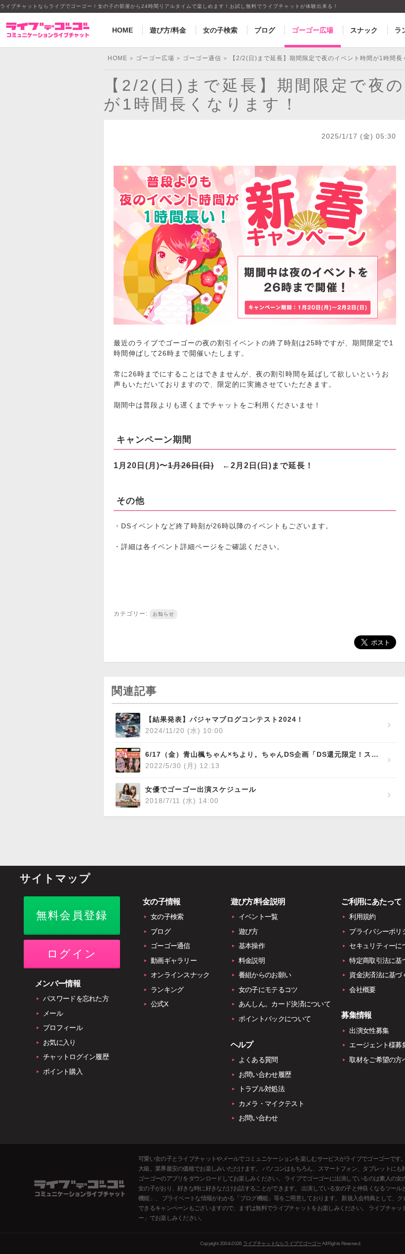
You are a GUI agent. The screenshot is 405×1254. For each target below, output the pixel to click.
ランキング (167, 990)
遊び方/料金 (168, 30)
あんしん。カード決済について (284, 1004)
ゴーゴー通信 (170, 946)
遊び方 (248, 931)
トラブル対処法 (261, 1089)
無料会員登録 (72, 915)
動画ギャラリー (174, 960)
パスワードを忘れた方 (76, 998)
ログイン (72, 954)
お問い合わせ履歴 (265, 1074)
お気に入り (59, 1042)
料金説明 (252, 960)
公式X (159, 1004)
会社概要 (362, 990)
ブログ (264, 30)
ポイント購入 (62, 1071)
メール (53, 1013)
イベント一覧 (258, 917)
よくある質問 (258, 1060)
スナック (364, 30)
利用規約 (362, 917)
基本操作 (252, 946)
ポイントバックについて (275, 1019)
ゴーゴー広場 (312, 30)
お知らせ (163, 614)
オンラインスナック (180, 975)
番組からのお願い (265, 975)
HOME (122, 30)
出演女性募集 (369, 1030)
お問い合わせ (258, 1118)
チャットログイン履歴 (76, 1057)
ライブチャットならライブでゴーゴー (282, 1243)
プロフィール (62, 1028)
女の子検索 (220, 30)
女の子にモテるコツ (268, 990)
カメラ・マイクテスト (271, 1103)
